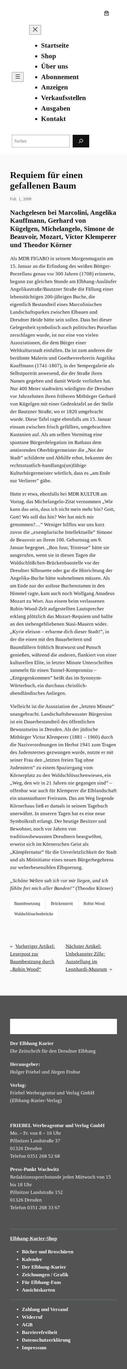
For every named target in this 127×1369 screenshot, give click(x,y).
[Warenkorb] (107, 13)
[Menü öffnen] (18, 77)
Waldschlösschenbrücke (33, 913)
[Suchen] (81, 141)
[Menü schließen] (35, 30)
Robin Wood (94, 903)
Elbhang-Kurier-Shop (33, 1238)
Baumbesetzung (27, 903)
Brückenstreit (62, 903)
